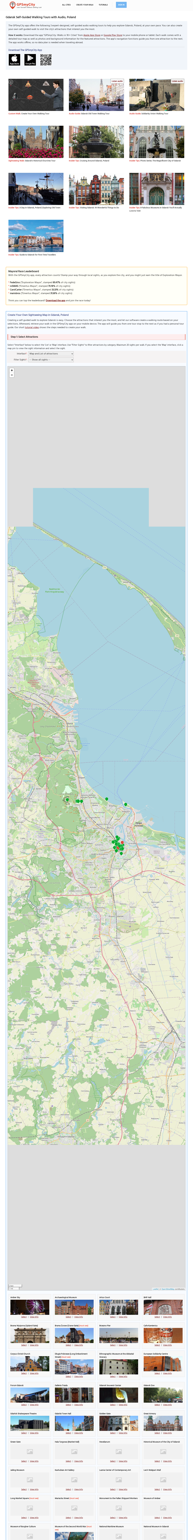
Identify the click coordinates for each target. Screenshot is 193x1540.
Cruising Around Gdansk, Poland (94, 161)
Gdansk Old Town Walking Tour (95, 113)
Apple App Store (91, 35)
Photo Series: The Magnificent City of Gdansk (160, 161)
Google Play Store (113, 35)
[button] (107, 799)
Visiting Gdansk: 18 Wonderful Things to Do (99, 207)
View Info (34, 1317)
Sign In (121, 4)
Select (24, 1317)
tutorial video (32, 327)
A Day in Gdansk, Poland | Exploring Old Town (39, 207)
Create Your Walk (84, 4)
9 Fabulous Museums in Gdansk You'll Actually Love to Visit (155, 209)
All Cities (66, 4)
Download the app (55, 301)
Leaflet (155, 1289)
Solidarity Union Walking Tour (154, 113)
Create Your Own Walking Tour (35, 113)
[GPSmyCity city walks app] (26, 5)
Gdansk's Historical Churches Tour (40, 161)
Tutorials (103, 4)
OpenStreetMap (167, 1289)
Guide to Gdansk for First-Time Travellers (37, 255)
